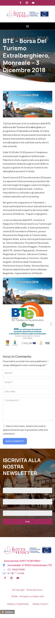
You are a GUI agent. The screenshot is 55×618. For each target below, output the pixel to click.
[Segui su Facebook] (20, 3)
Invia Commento (15, 441)
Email (5, 509)
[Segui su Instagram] (27, 3)
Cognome (7, 497)
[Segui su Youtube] (33, 3)
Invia (28, 521)
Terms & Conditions (18, 604)
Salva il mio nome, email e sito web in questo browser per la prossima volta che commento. (25, 430)
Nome (5, 486)
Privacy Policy (40, 604)
